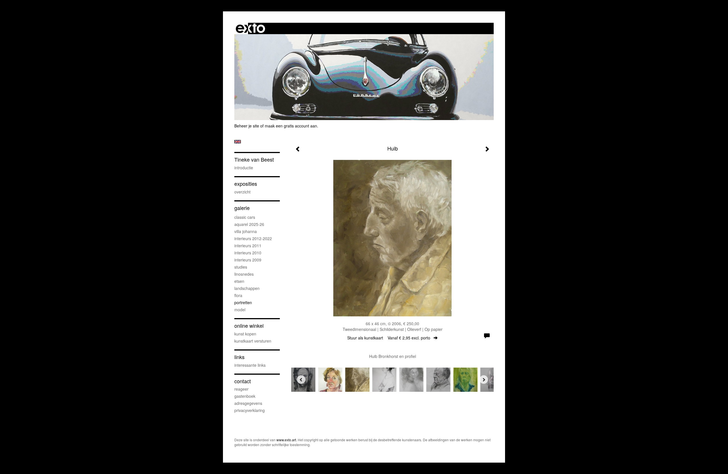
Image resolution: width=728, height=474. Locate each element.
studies (240, 267)
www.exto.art (286, 439)
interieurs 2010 (247, 252)
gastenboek (244, 396)
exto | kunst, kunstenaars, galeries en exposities (250, 28)
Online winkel (249, 325)
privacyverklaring (249, 410)
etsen (239, 281)
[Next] (483, 379)
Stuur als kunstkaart (388, 338)
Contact (242, 381)
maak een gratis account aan (291, 126)
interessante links (250, 365)
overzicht (242, 192)
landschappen (247, 288)
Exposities (245, 183)
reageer (241, 389)
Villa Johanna (245, 231)
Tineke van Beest (254, 159)
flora (238, 295)
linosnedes (244, 274)
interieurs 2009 (247, 260)
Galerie (242, 207)
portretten (243, 302)
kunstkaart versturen (252, 341)
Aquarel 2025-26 (249, 224)
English (237, 141)
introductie (243, 167)
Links (239, 356)
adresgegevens (248, 403)
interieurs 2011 (247, 245)
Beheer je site (246, 126)
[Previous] (301, 379)
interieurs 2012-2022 (253, 238)
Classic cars (244, 217)
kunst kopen (245, 334)
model (239, 309)
